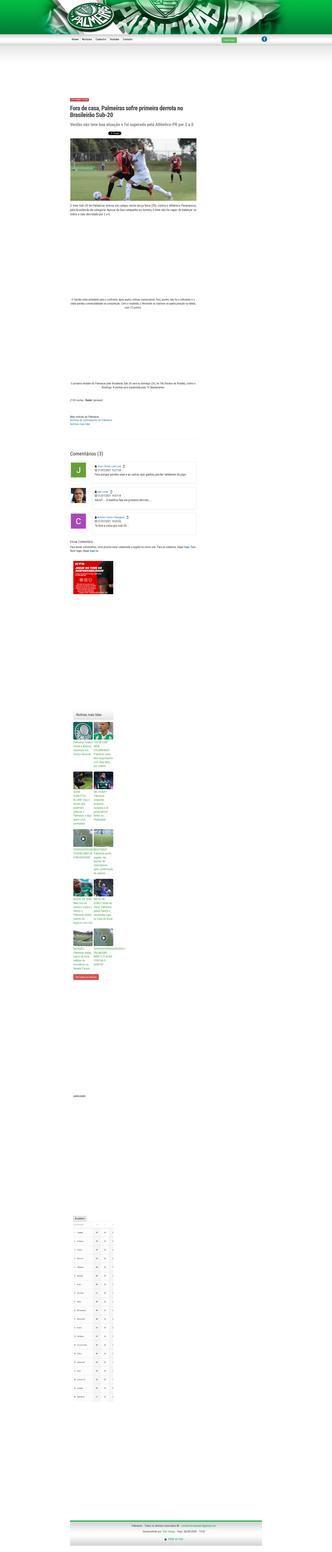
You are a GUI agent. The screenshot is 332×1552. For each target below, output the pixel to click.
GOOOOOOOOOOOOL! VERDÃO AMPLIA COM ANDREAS (83, 853)
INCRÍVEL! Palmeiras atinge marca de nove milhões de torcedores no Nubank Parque (82, 958)
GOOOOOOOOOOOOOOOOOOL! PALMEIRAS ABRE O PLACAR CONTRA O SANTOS (103, 956)
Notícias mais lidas (80, 424)
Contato (127, 39)
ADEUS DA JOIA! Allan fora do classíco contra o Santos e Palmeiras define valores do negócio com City (82, 910)
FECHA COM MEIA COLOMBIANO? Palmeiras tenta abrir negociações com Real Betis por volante (103, 754)
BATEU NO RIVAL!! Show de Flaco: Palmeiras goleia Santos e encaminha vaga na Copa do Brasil (103, 908)
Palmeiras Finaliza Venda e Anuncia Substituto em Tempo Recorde (83, 748)
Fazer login (229, 40)
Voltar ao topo (175, 1539)
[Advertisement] (204, 11)
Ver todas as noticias (86, 977)
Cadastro (100, 39)
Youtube (114, 39)
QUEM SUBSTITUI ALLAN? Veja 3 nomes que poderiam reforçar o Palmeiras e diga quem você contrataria (82, 807)
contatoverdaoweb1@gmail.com (198, 1525)
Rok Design (169, 1531)
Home (75, 39)
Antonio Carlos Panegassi (111, 517)
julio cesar (102, 491)
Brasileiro (80, 1218)
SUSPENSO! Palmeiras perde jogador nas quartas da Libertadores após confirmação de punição (103, 861)
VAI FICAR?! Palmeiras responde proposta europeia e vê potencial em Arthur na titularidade (101, 805)
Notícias (87, 39)
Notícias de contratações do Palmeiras (91, 420)
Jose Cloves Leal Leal (109, 466)
